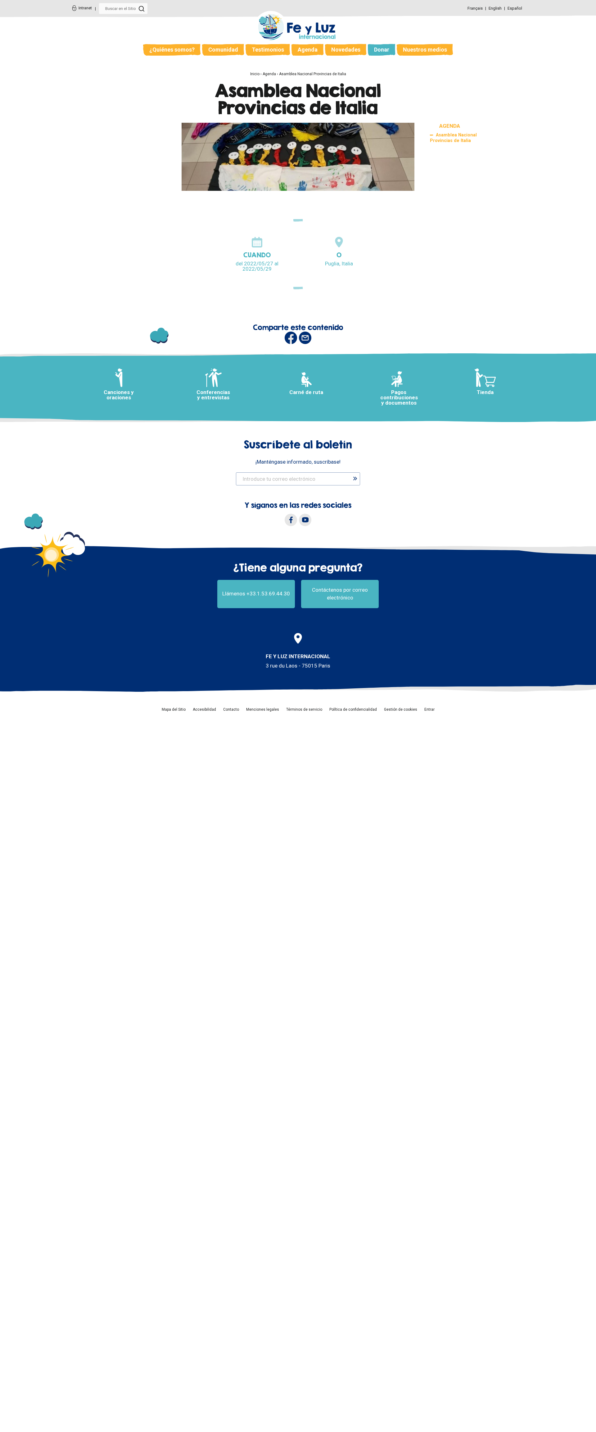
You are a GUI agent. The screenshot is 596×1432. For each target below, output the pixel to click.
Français (475, 8)
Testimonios (268, 49)
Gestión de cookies (400, 709)
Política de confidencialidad (353, 709)
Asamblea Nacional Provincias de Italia (312, 74)
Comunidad (223, 49)
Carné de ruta (306, 392)
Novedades (345, 49)
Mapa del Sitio (174, 709)
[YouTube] (305, 520)
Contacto (231, 709)
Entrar (429, 709)
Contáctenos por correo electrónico (340, 594)
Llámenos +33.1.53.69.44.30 (256, 593)
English (496, 8)
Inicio (255, 74)
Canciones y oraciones (119, 395)
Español (515, 8)
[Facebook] (291, 520)
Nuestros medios (425, 49)
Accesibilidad (204, 709)
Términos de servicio (304, 709)
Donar (381, 49)
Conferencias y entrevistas (213, 395)
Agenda (308, 49)
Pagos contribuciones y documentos (399, 397)
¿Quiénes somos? (172, 49)
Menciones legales (262, 709)
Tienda (485, 392)
